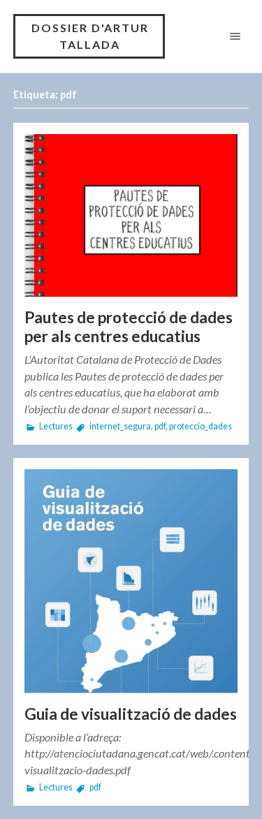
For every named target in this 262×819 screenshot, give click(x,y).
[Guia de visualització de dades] (131, 581)
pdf (160, 426)
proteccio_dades (200, 426)
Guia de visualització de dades (130, 713)
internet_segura (120, 426)
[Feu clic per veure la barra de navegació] (232, 36)
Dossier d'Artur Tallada (90, 36)
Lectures (56, 426)
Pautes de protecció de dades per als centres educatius (128, 327)
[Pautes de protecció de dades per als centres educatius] (131, 215)
